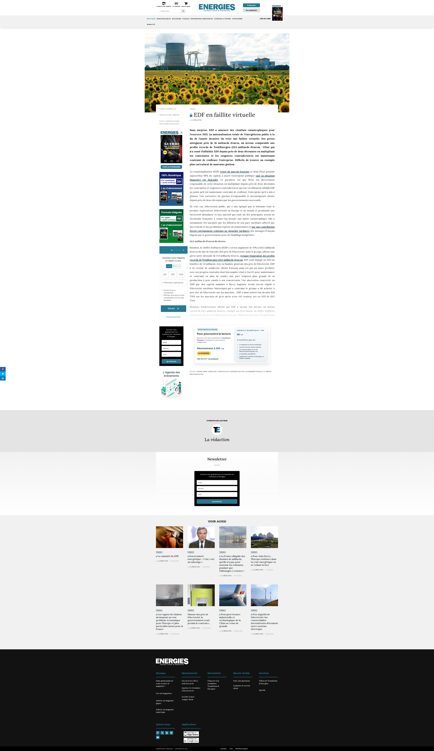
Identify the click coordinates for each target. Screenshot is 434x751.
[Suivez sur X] (162, 733)
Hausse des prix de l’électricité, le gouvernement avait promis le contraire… (199, 619)
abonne (199, 372)
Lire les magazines (164, 693)
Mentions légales (241, 749)
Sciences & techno (222, 19)
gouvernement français (253, 372)
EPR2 (242, 372)
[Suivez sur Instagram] (171, 733)
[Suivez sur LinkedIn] (167, 733)
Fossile (186, 19)
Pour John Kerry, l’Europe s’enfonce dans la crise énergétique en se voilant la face (263, 560)
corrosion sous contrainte (227, 372)
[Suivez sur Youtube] (158, 737)
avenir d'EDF (212, 372)
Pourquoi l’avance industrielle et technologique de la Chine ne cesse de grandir (230, 620)
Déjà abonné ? (207, 359)
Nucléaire (176, 19)
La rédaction (197, 120)
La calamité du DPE (168, 556)
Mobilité (151, 24)
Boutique (151, 19)
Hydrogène (237, 19)
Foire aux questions (241, 681)
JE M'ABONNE (203, 353)
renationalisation (196, 374)
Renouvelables (164, 19)
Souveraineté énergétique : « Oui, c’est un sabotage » (201, 559)
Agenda (262, 690)
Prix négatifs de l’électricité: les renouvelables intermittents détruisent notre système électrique (264, 621)
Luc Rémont (267, 372)
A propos (223, 749)
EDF (239, 372)
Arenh (205, 372)
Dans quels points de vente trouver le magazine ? (164, 683)
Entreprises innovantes (202, 19)
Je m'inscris (171, 361)
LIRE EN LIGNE (265, 19)
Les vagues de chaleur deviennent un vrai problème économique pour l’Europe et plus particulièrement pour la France (169, 621)
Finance (192, 109)
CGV (231, 749)
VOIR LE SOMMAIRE (171, 167)
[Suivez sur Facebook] (158, 733)
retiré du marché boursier (234, 171)
